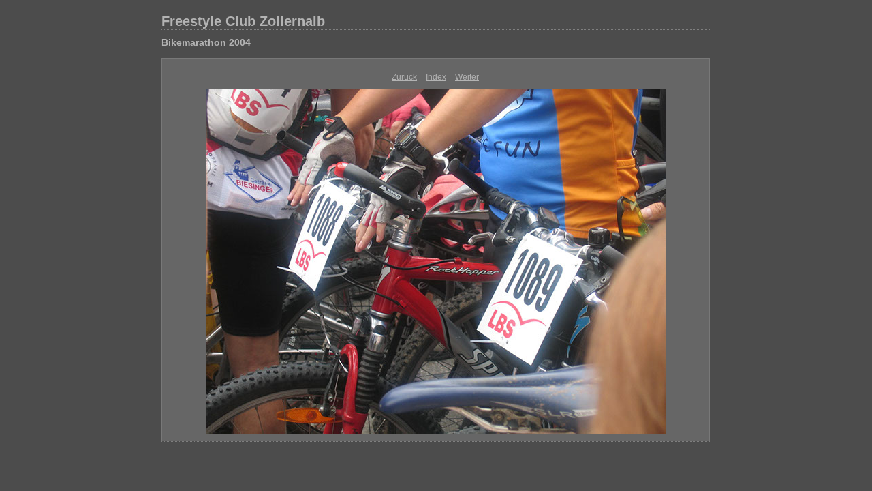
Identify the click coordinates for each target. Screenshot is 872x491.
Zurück (404, 77)
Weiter (467, 77)
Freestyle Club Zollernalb (243, 21)
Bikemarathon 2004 (206, 42)
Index (436, 77)
